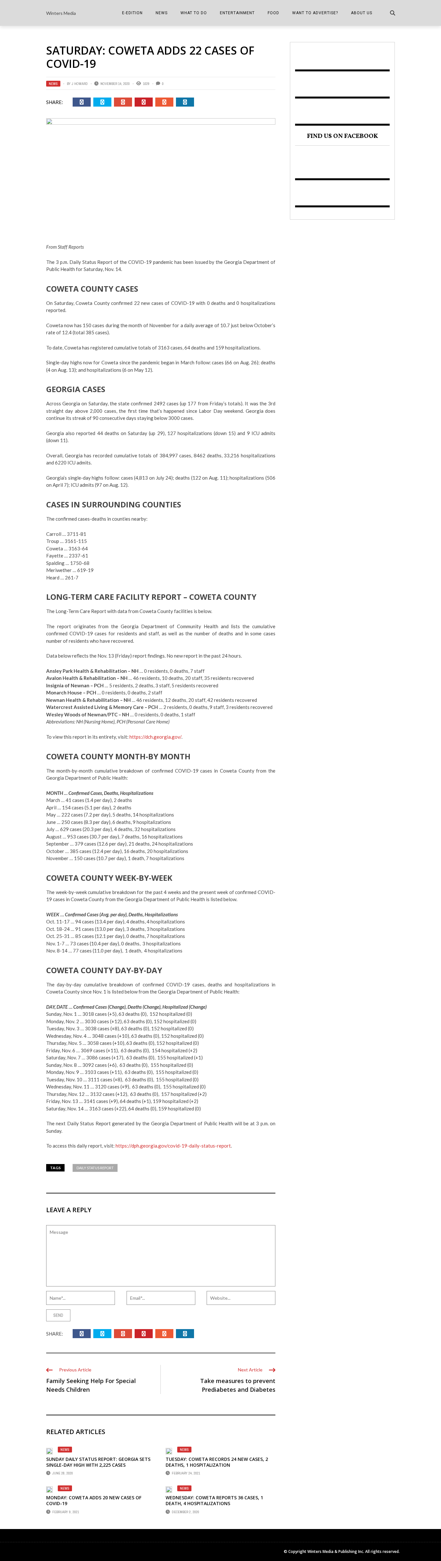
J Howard (80, 83)
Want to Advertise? (315, 13)
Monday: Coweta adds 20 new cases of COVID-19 (93, 1500)
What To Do (193, 13)
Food (273, 13)
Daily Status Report (95, 1168)
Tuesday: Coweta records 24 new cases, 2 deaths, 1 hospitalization (217, 1462)
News (162, 13)
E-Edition (132, 13)
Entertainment (237, 13)
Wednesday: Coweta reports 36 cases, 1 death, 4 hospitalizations (214, 1500)
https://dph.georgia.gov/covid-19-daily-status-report (173, 1146)
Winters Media (61, 13)
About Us (361, 13)
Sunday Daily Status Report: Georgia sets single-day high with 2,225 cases (98, 1462)
